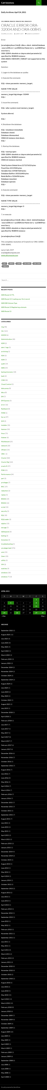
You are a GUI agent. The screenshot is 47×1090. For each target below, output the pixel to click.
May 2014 (4, 872)
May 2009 (4, 1040)
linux (3, 433)
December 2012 (7, 913)
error (6, 21)
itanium (4, 429)
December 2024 (7, 667)
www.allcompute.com (9, 255)
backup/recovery (7, 372)
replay (3, 495)
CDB (3, 380)
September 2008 (7, 1060)
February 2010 (6, 1007)
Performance (5, 474)
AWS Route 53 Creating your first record (15, 299)
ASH (2, 356)
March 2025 (5, 655)
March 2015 (5, 839)
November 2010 (7, 970)
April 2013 (5, 905)
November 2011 (7, 933)
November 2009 (7, 1019)
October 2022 (6, 700)
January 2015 (6, 847)
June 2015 (4, 827)
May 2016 (4, 782)
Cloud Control (6, 384)
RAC (2, 487)
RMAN (3, 499)
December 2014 (7, 852)
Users (3, 556)
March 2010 (5, 1003)
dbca (3, 392)
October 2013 (6, 884)
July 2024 (4, 688)
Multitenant (5, 442)
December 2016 (7, 753)
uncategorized (6, 548)
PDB (2, 470)
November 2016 (7, 757)
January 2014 (6, 880)
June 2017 (4, 729)
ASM (3, 360)
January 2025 (6, 663)
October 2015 (6, 811)
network (4, 446)
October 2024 (6, 676)
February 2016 (6, 794)
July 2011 (4, 942)
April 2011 (5, 950)
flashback (4, 409)
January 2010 (6, 1011)
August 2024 (5, 684)
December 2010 (7, 966)
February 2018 (6, 721)
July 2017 (4, 725)
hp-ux (3, 417)
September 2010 (7, 979)
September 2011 (7, 938)
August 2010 (5, 983)
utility (3, 560)
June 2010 (4, 991)
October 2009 (6, 1024)
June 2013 (4, 901)
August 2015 (5, 819)
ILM (2, 421)
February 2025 (6, 659)
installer (4, 425)
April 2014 (5, 876)
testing (3, 536)
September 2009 (7, 1028)
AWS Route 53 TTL (7, 295)
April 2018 (5, 716)
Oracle (12, 21)
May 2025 (4, 647)
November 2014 (7, 856)
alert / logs (5, 347)
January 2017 (6, 749)
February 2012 (6, 929)
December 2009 (7, 1015)
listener (4, 437)
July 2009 (4, 1036)
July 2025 (4, 639)
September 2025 (7, 630)
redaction (4, 491)
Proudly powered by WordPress (10, 1087)
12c (2, 331)
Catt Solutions (7, 2)
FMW (3, 413)
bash (2, 376)
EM (2, 396)
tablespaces (5, 532)
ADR (3, 343)
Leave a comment (33, 34)
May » (43, 616)
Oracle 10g (20, 21)
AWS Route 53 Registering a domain (13, 307)
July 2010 (4, 987)
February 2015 (6, 843)
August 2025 (5, 635)
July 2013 (4, 897)
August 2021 (5, 704)
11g (2, 21)
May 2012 (4, 925)
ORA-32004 (37, 263)
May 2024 (4, 696)
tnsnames (4, 540)
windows (4, 573)
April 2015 (5, 835)
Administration (6, 339)
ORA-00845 (27, 263)
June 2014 (4, 868)
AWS (3, 368)
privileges (4, 482)
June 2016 (4, 778)
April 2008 (5, 1077)
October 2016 (6, 761)
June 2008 (4, 1069)
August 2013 (5, 893)
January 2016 (6, 798)
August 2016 (5, 770)
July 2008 (4, 1065)
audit (3, 364)
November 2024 (7, 671)
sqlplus (3, 523)
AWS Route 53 (6, 311)
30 (43, 613)
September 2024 (7, 680)
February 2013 (6, 909)
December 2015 (7, 802)
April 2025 (5, 651)
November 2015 (7, 807)
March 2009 (5, 1048)
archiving (4, 351)
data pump (5, 388)
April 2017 (5, 737)
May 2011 (4, 946)
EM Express (5, 401)
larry (19, 263)
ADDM (3, 335)
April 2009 (5, 1044)
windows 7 (5, 577)
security (4, 511)
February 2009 (6, 1052)
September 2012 (7, 917)
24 (4, 613)
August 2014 (5, 864)
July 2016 (4, 774)
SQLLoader (5, 519)
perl (2, 478)
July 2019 (4, 708)
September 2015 (7, 815)
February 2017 (6, 745)
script (3, 507)
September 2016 (7, 766)
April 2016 (5, 786)
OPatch (4, 450)
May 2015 (4, 831)
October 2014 (6, 860)
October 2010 (6, 974)
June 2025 (4, 643)
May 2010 (4, 995)
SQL (2, 515)
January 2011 (6, 962)
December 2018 (7, 712)
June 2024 (4, 692)
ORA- (3, 454)
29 (36, 613)
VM (2, 564)
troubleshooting (7, 544)
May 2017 (4, 733)
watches (4, 568)
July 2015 (4, 823)
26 (17, 613)
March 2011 (5, 954)
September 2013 (7, 888)
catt (4, 263)
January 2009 (6, 1056)
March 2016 (5, 790)
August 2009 (5, 1032)
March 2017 (5, 741)
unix (2, 552)
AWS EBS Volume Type (9, 303)
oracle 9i (28, 21)
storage (3, 528)
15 (36, 606)
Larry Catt (20, 34)
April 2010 (5, 999)
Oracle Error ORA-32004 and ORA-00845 (21, 27)
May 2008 (4, 1073)
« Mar (4, 616)
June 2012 (4, 921)
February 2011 (6, 958)
